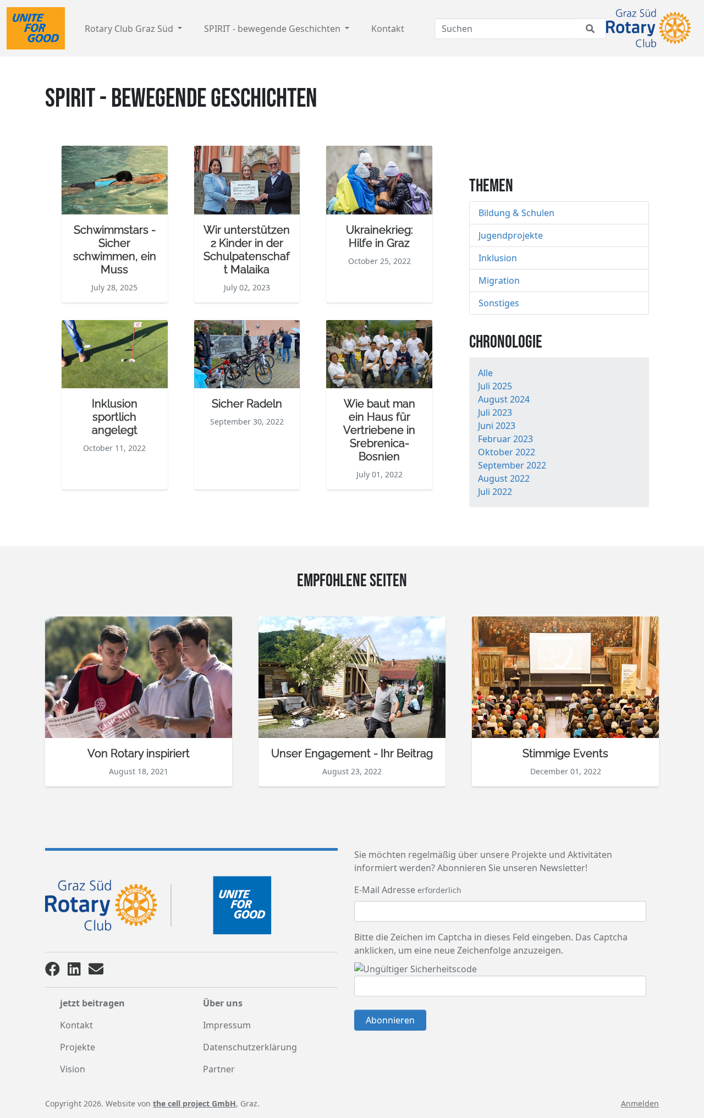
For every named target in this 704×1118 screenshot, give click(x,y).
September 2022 (512, 465)
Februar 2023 (505, 439)
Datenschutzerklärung (250, 1047)
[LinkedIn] (74, 971)
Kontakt (387, 29)
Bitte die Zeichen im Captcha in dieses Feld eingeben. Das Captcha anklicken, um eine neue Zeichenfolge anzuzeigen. (491, 943)
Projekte (77, 1047)
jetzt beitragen (92, 1003)
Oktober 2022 (506, 452)
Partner (219, 1069)
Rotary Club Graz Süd (130, 29)
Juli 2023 (495, 412)
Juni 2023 (496, 426)
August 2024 (504, 399)
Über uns (223, 1003)
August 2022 (504, 478)
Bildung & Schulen (516, 213)
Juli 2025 (495, 386)
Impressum (227, 1025)
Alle (485, 373)
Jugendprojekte (511, 235)
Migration (499, 280)
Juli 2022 (495, 492)
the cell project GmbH (194, 1103)
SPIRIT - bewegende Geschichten (273, 29)
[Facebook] (52, 971)
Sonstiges (499, 303)
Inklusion (498, 258)
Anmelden (640, 1103)
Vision (72, 1069)
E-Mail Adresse (384, 890)
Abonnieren (390, 1020)
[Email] (96, 971)
